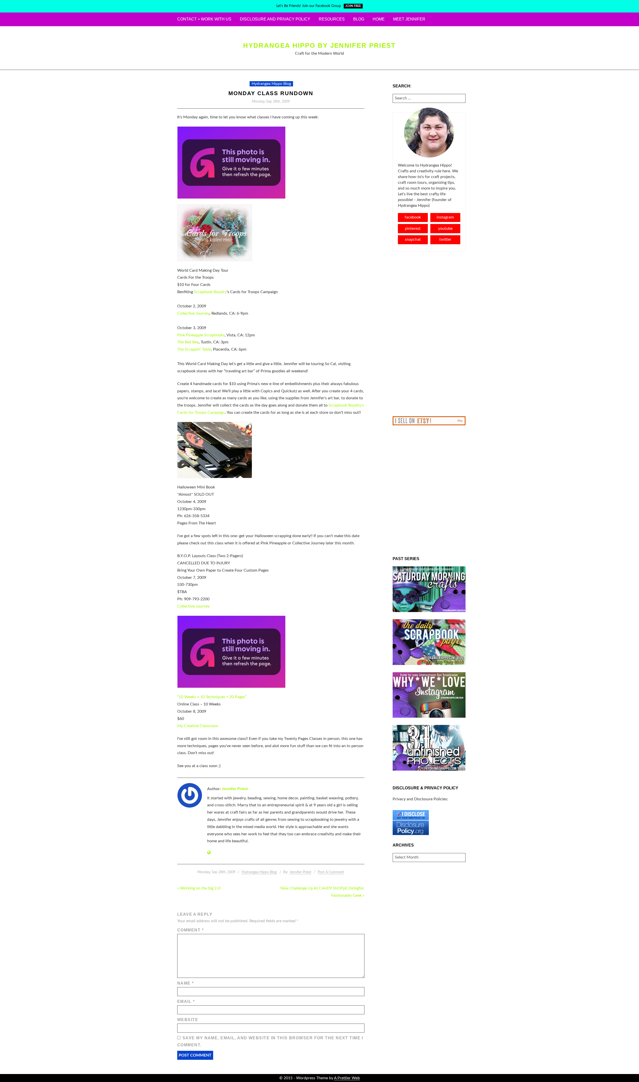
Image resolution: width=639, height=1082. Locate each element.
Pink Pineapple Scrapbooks (201, 335)
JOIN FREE (353, 6)
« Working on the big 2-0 (198, 888)
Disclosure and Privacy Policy (275, 19)
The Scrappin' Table (194, 349)
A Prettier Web (347, 1078)
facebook (413, 217)
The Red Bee (188, 342)
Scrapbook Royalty (210, 292)
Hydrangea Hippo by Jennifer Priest (319, 45)
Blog (358, 19)
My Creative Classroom (197, 726)
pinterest (413, 228)
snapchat (413, 239)
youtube (445, 228)
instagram (445, 217)
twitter (445, 239)
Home (379, 19)
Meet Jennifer (409, 19)
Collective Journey (193, 313)
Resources (332, 19)
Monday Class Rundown (271, 93)
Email (186, 1001)
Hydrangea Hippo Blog (271, 84)
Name (185, 983)
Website (187, 1020)
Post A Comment (331, 872)
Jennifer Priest (235, 789)
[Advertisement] (429, 334)
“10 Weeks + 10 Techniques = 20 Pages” (212, 697)
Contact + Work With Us (204, 19)
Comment (190, 930)
